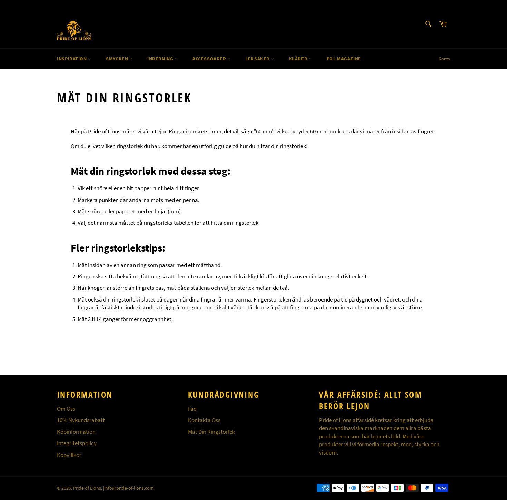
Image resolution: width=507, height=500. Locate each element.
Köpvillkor (69, 455)
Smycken (117, 58)
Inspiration (72, 58)
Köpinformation (76, 432)
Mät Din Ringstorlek (211, 432)
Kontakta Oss (204, 420)
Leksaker (258, 58)
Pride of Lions (87, 488)
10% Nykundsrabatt (81, 420)
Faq (192, 408)
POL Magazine (344, 58)
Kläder (299, 58)
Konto (444, 59)
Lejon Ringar (170, 131)
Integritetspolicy (77, 443)
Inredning (161, 58)
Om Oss (66, 408)
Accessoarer (209, 58)
